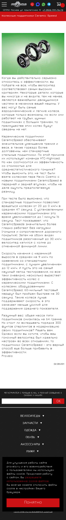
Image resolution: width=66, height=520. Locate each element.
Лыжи (30, 451)
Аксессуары (30, 444)
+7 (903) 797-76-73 (53, 10)
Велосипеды (30, 416)
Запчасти (30, 423)
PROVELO (18, 4)
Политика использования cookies (33, 511)
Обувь (30, 437)
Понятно (33, 502)
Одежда (30, 430)
